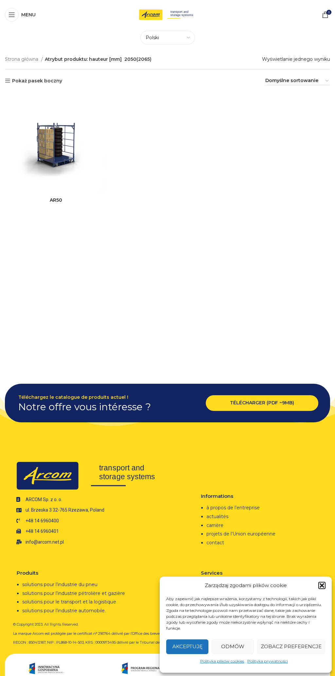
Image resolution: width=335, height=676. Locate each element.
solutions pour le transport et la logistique (69, 602)
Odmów (232, 646)
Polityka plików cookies (222, 661)
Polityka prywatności (267, 661)
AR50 (56, 200)
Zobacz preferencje (291, 646)
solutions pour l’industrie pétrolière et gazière (73, 593)
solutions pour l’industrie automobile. (64, 611)
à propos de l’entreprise (233, 508)
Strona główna (22, 59)
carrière (214, 525)
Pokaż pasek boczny (37, 81)
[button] (322, 585)
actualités (217, 516)
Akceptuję (187, 646)
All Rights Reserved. (61, 624)
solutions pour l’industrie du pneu (59, 584)
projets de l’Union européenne (240, 534)
